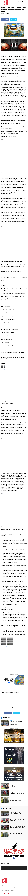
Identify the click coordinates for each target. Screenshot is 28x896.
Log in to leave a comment (14, 867)
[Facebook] (17, 2)
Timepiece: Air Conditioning (16, 799)
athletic (7, 692)
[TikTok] (6, 893)
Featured (11, 797)
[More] (19, 19)
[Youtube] (23, 2)
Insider (11, 783)
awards (11, 692)
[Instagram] (19, 2)
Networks (11, 720)
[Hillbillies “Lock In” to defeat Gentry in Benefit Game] (5, 723)
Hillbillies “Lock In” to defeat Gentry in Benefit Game (16, 722)
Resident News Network (13, 800)
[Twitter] (21, 2)
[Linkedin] (4, 893)
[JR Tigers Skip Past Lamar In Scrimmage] (5, 786)
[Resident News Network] (5, 2)
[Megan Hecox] (2, 16)
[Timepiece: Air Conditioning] (5, 800)
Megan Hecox (7, 15)
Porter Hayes (12, 724)
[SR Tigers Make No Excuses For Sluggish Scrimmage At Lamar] (5, 793)
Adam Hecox (12, 787)
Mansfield (16, 692)
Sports (3, 11)
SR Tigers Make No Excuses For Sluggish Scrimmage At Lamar (17, 792)
